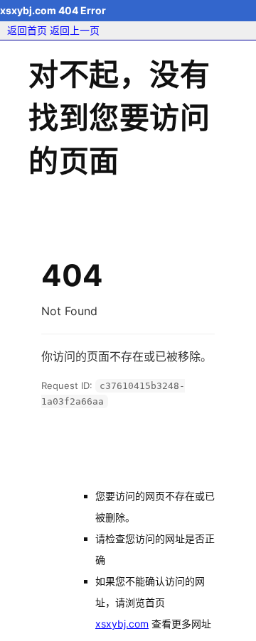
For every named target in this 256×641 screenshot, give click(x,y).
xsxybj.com (122, 624)
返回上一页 (75, 30)
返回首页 (27, 30)
